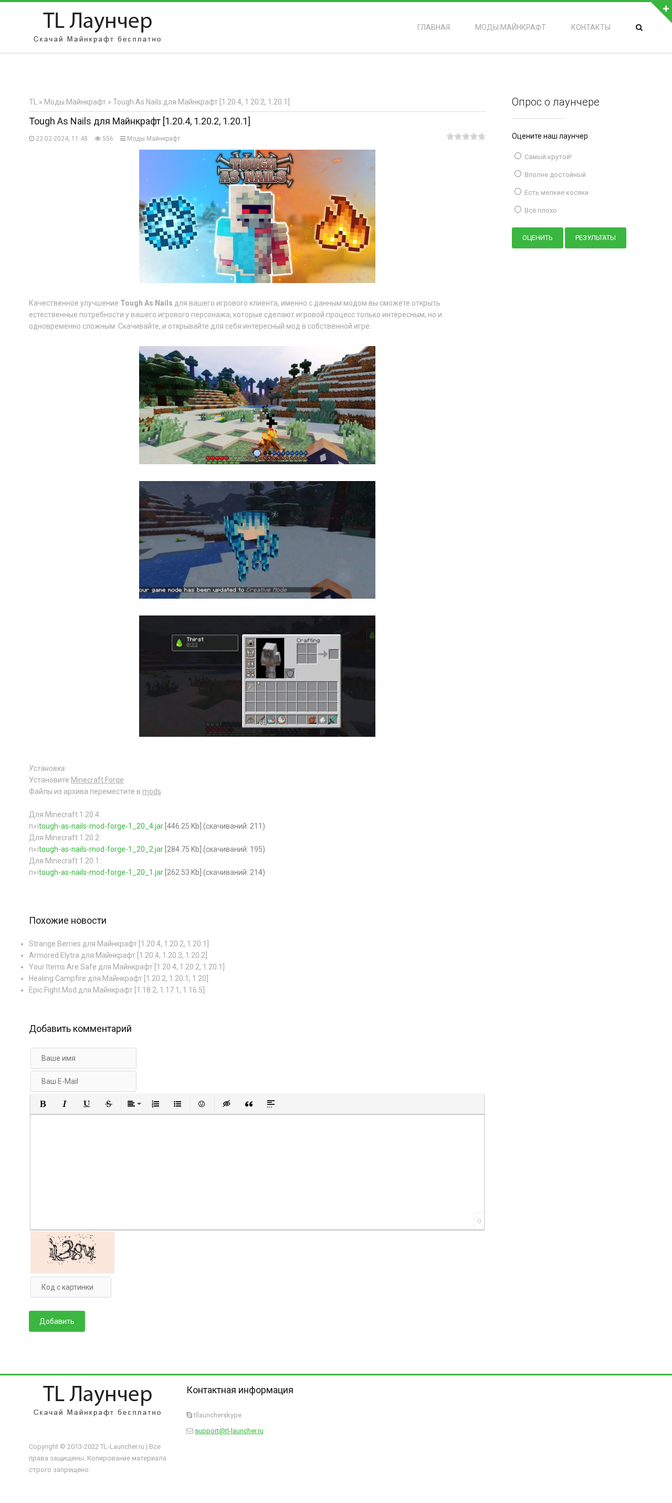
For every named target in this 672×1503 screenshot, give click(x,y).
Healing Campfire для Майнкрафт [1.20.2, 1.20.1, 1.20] (118, 978)
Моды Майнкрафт (153, 138)
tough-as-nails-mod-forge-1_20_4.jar (101, 826)
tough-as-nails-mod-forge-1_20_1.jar (101, 872)
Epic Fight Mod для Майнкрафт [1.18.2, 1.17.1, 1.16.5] (117, 990)
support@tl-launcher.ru (229, 1431)
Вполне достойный (554, 175)
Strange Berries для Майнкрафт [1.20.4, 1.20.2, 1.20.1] (119, 944)
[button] (42, 1104)
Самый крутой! (547, 157)
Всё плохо (540, 210)
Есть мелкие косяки (556, 192)
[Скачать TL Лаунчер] (97, 27)
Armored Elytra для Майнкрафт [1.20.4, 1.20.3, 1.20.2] (118, 955)
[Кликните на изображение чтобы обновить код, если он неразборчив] (72, 1271)
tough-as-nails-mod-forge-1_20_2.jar (101, 849)
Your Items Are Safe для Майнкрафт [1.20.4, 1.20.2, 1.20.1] (127, 967)
